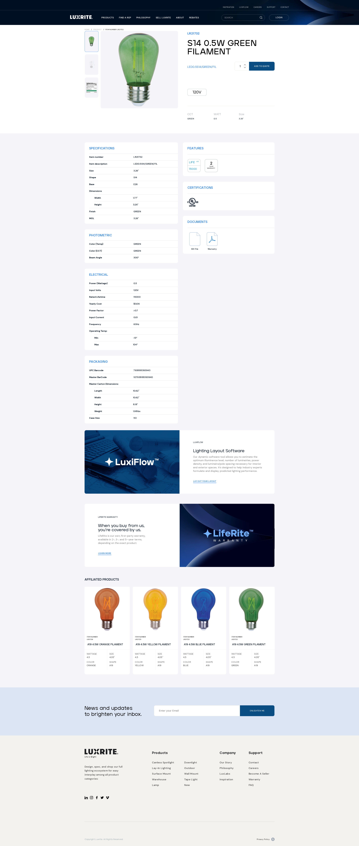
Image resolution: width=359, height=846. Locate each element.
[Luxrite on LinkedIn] (86, 797)
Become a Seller (259, 773)
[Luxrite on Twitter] (102, 797)
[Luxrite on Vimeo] (107, 797)
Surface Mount (161, 773)
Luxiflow (243, 7)
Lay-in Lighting (161, 768)
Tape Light (190, 779)
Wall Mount (191, 773)
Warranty (254, 779)
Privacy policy (263, 839)
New (187, 785)
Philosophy (143, 17)
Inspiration (228, 7)
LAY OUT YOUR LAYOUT (204, 481)
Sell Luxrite (163, 17)
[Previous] (104, 69)
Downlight (190, 762)
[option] (139, 69)
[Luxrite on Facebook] (96, 797)
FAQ (251, 785)
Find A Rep (125, 17)
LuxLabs (225, 773)
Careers (258, 7)
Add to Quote (261, 66)
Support (271, 7)
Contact (284, 7)
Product (97, 29)
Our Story (226, 762)
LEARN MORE (104, 553)
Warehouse (159, 779)
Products (107, 17)
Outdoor (189, 768)
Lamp (155, 785)
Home (87, 29)
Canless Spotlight (163, 762)
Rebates (194, 17)
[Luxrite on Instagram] (91, 797)
